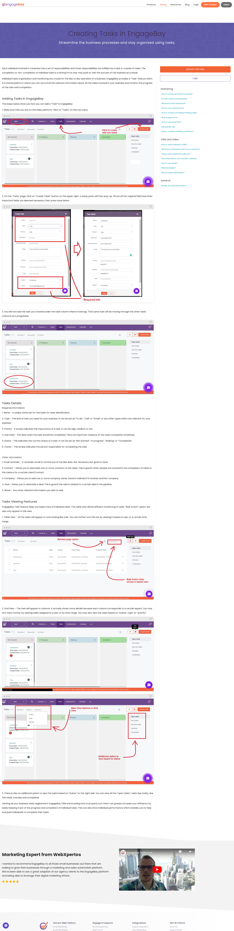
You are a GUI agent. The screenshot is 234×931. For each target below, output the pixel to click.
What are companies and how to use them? (180, 149)
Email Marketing (60, 926)
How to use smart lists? (171, 122)
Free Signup (210, 4)
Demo (226, 4)
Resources (175, 4)
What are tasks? (168, 168)
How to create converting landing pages (179, 112)
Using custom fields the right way (175, 154)
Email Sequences (100, 926)
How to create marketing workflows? (177, 131)
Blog (187, 4)
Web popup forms (169, 117)
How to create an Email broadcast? (177, 94)
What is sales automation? (173, 172)
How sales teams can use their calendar (179, 158)
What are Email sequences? (173, 103)
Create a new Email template (174, 98)
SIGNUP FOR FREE (195, 69)
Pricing (163, 4)
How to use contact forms (172, 108)
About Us (174, 926)
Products (151, 4)
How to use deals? (169, 163)
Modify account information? (174, 185)
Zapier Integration (140, 926)
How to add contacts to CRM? (174, 144)
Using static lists (168, 127)
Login (196, 4)
